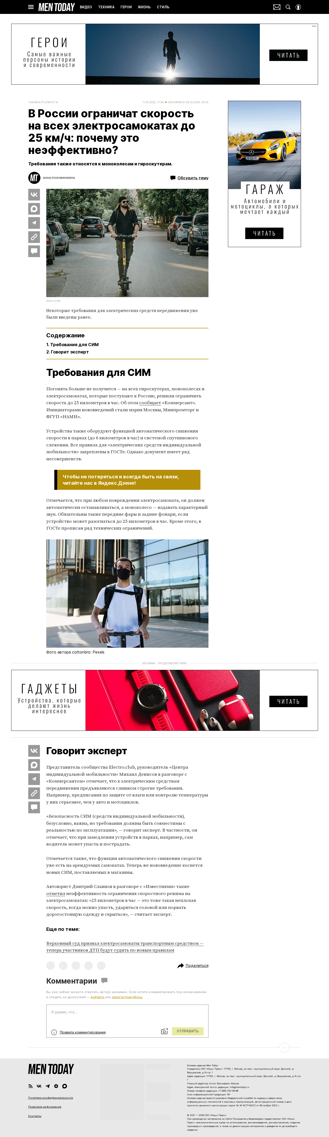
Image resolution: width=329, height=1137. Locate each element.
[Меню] (31, 7)
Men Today (56, 7)
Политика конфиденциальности (50, 1097)
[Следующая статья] (164, 1047)
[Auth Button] (298, 7)
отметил (55, 893)
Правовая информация (44, 1106)
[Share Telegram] (34, 223)
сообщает (150, 403)
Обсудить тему (193, 177)
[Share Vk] (34, 195)
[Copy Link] (34, 237)
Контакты (34, 1116)
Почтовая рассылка (277, 7)
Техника (34, 102)
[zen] (56, 1086)
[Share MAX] (34, 209)
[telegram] (47, 1086)
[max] (64, 1086)
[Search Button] (288, 7)
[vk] (39, 1086)
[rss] (30, 1086)
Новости (51, 102)
